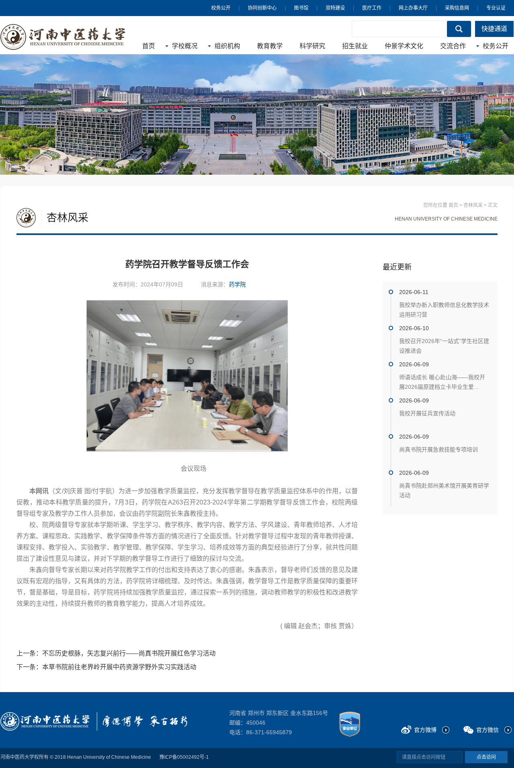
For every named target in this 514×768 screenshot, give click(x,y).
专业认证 (496, 8)
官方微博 (425, 730)
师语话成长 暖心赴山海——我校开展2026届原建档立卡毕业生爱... (442, 382)
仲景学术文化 (404, 46)
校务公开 (220, 8)
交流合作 (453, 46)
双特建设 (335, 8)
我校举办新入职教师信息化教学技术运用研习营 (444, 310)
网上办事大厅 (413, 8)
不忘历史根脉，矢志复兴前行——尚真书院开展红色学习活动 (129, 653)
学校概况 (185, 46)
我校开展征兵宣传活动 (427, 413)
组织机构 (227, 46)
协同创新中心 (262, 8)
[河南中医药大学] (45, 721)
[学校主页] (63, 37)
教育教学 (270, 46)
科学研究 (312, 46)
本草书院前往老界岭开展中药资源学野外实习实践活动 (119, 667)
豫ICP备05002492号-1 (184, 757)
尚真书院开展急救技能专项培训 (438, 449)
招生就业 (355, 46)
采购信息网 (457, 8)
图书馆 (301, 8)
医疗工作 (371, 8)
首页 (148, 46)
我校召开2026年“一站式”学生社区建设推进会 (444, 346)
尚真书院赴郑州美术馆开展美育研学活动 (444, 490)
